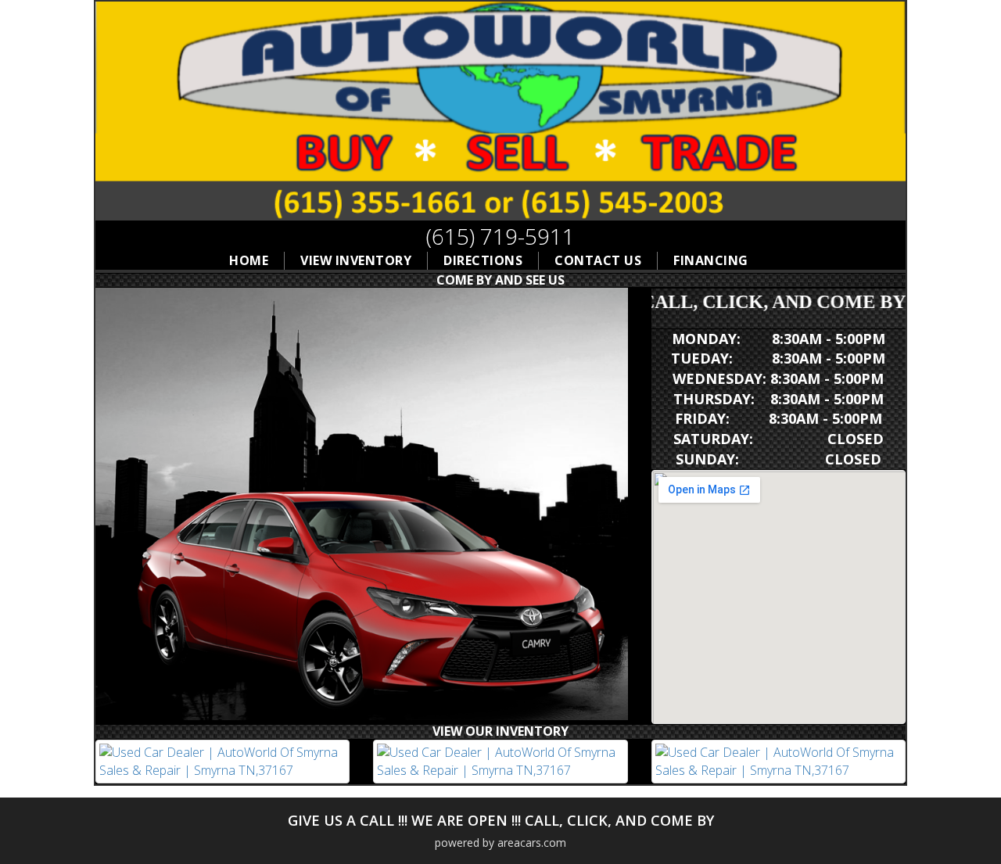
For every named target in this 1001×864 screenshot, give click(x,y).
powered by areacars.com (500, 842)
